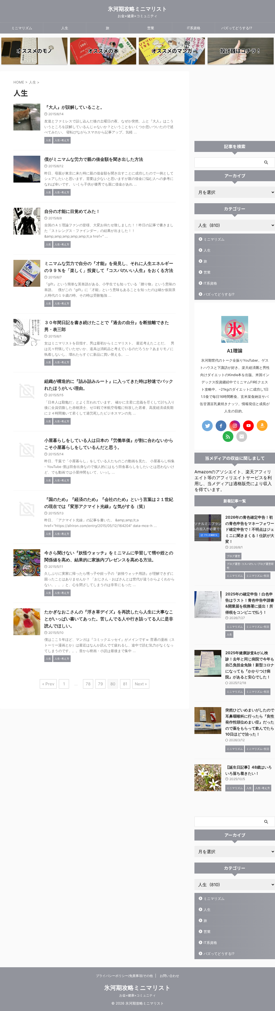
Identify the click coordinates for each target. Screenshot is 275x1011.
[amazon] (262, 425)
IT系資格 (193, 28)
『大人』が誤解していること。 (74, 107)
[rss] (228, 436)
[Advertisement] (234, 104)
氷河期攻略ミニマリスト (137, 9)
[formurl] (241, 436)
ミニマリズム (21, 28)
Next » (141, 683)
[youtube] (248, 425)
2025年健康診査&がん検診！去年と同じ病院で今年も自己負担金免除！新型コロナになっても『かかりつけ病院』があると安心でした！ (249, 664)
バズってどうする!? (236, 28)
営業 (150, 28)
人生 (64, 28)
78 (88, 683)
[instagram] (234, 425)
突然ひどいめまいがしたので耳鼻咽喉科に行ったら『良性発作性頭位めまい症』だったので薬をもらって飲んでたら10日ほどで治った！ (249, 722)
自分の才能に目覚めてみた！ (72, 211)
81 (125, 683)
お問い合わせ (169, 976)
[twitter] (207, 425)
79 (100, 683)
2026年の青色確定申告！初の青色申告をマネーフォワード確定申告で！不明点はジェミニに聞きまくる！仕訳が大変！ (249, 529)
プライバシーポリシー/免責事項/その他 (124, 976)
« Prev (48, 683)
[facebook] (221, 425)
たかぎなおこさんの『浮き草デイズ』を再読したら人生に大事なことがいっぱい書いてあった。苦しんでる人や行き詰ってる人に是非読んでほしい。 (108, 618)
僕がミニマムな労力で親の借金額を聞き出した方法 (93, 159)
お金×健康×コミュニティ (137, 995)
